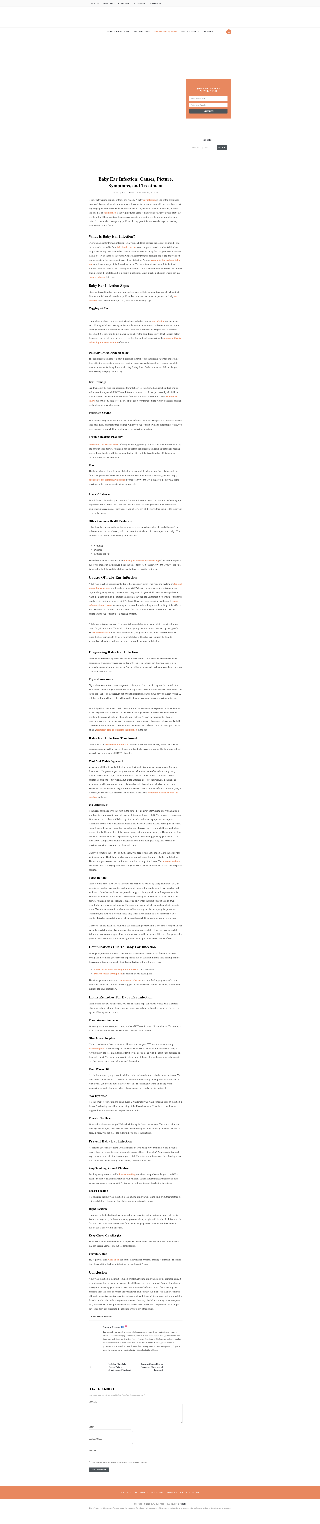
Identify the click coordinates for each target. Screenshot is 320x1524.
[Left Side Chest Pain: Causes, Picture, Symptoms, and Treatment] (100, 1366)
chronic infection (101, 632)
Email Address (95, 1439)
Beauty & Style (190, 31)
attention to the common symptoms (107, 479)
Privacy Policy (140, 3)
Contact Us (155, 3)
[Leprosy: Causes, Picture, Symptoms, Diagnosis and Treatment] (171, 1366)
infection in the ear (126, 247)
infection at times (171, 861)
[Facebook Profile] (122, 1327)
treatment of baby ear (117, 744)
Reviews (208, 31)
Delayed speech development (108, 973)
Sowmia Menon (128, 192)
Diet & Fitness (142, 31)
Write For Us (108, 3)
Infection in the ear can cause (103, 444)
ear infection (149, 199)
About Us (95, 3)
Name (91, 1427)
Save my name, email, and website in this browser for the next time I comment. (120, 1462)
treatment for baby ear (129, 980)
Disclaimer (123, 3)
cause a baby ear (97, 277)
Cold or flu (114, 1259)
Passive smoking (127, 1174)
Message (93, 1402)
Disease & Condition (165, 31)
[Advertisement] (160, 59)
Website (92, 1450)
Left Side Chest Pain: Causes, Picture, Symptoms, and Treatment (119, 1366)
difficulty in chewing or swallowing (141, 560)
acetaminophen (96, 1048)
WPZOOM (182, 1504)
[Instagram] (126, 1327)
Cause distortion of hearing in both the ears (116, 969)
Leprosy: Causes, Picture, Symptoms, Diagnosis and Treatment (152, 1366)
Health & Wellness (118, 31)
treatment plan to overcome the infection (116, 729)
